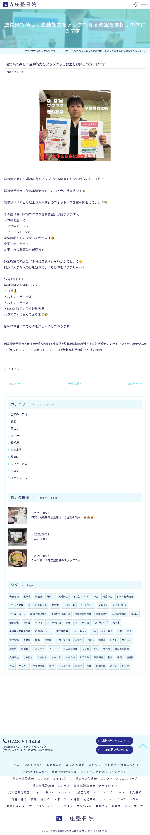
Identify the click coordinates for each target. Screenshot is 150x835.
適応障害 (107, 596)
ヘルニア (54, 648)
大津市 (116, 622)
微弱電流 (14, 596)
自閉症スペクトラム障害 (85, 596)
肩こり (15, 428)
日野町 (113, 640)
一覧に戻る (75, 383)
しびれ (85, 648)
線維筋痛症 (102, 614)
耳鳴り (50, 596)
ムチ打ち (42, 657)
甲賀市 (106, 648)
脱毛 (129, 631)
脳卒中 (125, 666)
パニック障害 (16, 605)
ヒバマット (69, 605)
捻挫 (89, 666)
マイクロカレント (37, 605)
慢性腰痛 (14, 640)
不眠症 (26, 640)
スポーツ (16, 435)
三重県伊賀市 (119, 614)
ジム (93, 631)
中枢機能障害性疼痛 (19, 631)
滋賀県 (78, 640)
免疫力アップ (101, 622)
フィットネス (11, 368)
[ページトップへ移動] (143, 745)
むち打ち (28, 657)
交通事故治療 (122, 648)
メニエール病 (82, 622)
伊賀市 (90, 640)
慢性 (51, 666)
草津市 (55, 605)
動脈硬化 (14, 622)
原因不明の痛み (38, 614)
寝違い (78, 666)
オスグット (39, 648)
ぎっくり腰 (64, 666)
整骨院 (15, 456)
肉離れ (24, 648)
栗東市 (26, 596)
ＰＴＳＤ (84, 657)
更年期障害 (62, 631)
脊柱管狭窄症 (70, 648)
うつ (96, 648)
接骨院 (12, 648)
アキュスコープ (17, 614)
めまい (113, 666)
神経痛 (15, 442)
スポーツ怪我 (63, 640)
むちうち (56, 657)
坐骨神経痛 (39, 666)
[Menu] (143, 4)
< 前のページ (15, 383)
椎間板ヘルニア (43, 631)
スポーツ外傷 (54, 622)
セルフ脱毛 (106, 631)
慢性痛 (48, 640)
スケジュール (19, 478)
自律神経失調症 (125, 596)
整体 (110, 657)
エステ (15, 471)
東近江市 (126, 640)
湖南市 (101, 640)
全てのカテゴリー (22, 414)
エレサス (103, 605)
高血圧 (134, 614)
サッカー (23, 666)
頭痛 (68, 622)
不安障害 (98, 657)
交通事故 (16, 449)
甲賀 (119, 657)
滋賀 (119, 631)
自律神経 (100, 666)
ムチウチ (70, 657)
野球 (11, 666)
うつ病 (38, 622)
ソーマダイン (87, 605)
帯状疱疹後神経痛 (60, 614)
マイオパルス (119, 605)
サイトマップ (134, 806)
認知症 (26, 622)
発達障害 (63, 596)
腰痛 (13, 421)
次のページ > (135, 383)
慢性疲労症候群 (83, 614)
